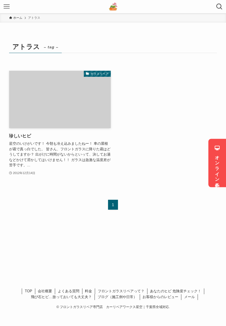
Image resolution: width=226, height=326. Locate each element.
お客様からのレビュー (160, 297)
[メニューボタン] (6, 6)
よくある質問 (68, 291)
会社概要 (45, 291)
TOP (28, 291)
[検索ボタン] (219, 6)
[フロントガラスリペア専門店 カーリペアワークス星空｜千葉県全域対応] (113, 6)
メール (189, 297)
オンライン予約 (217, 166)
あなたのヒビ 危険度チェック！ (175, 291)
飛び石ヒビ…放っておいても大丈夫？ (61, 297)
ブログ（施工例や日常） (117, 297)
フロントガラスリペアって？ (121, 291)
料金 (88, 291)
